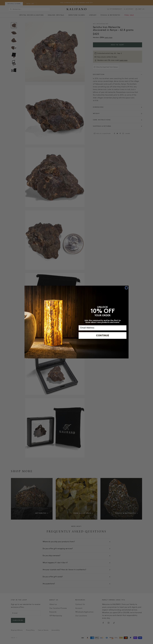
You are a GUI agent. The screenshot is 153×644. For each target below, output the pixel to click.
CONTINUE (102, 335)
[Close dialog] (126, 287)
